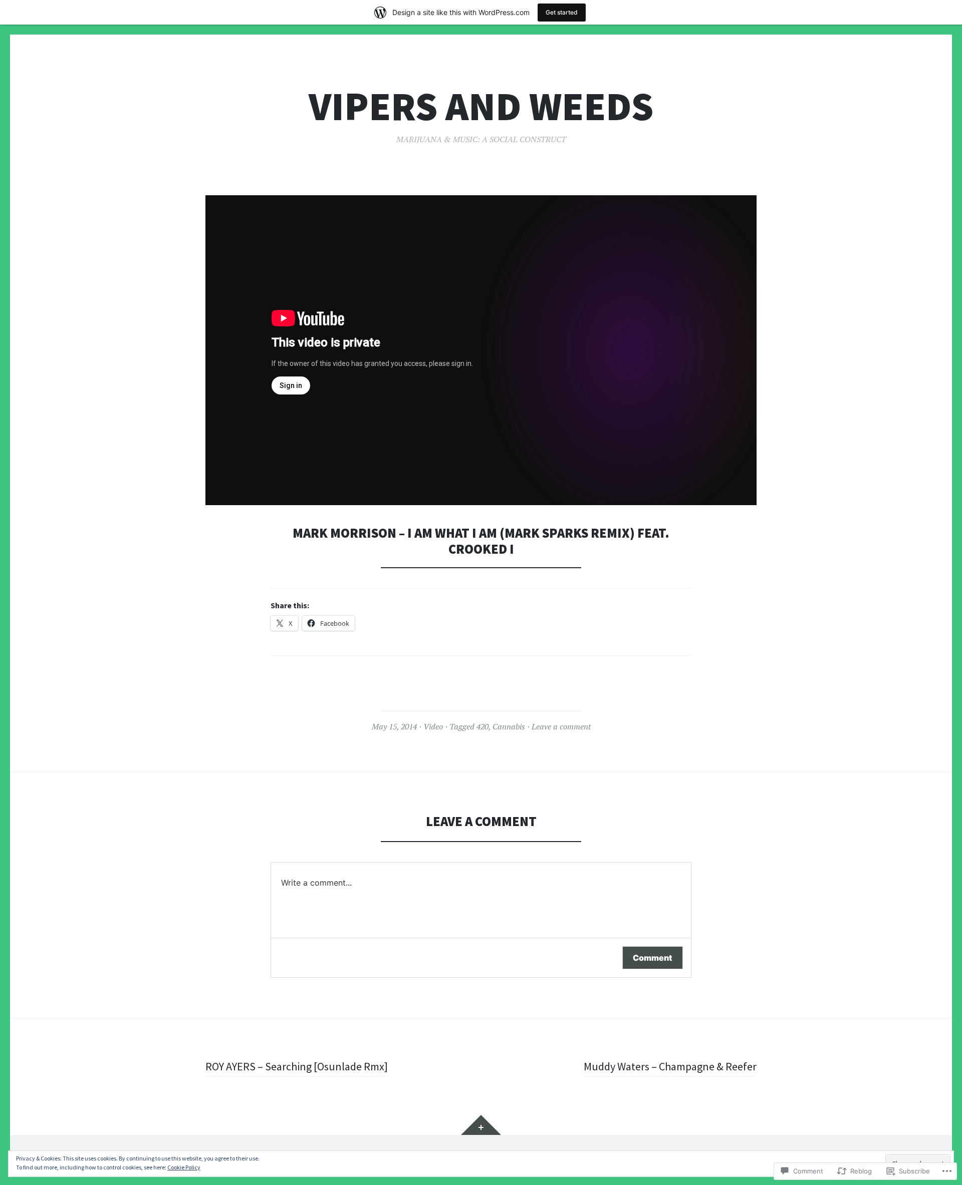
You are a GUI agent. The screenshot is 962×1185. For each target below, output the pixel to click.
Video (433, 726)
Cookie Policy (183, 1167)
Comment (652, 958)
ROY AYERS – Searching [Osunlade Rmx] (296, 1066)
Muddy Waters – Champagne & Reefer (670, 1066)
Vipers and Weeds (481, 106)
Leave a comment (561, 726)
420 (482, 726)
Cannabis (509, 726)
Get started (562, 12)
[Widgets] (481, 1125)
